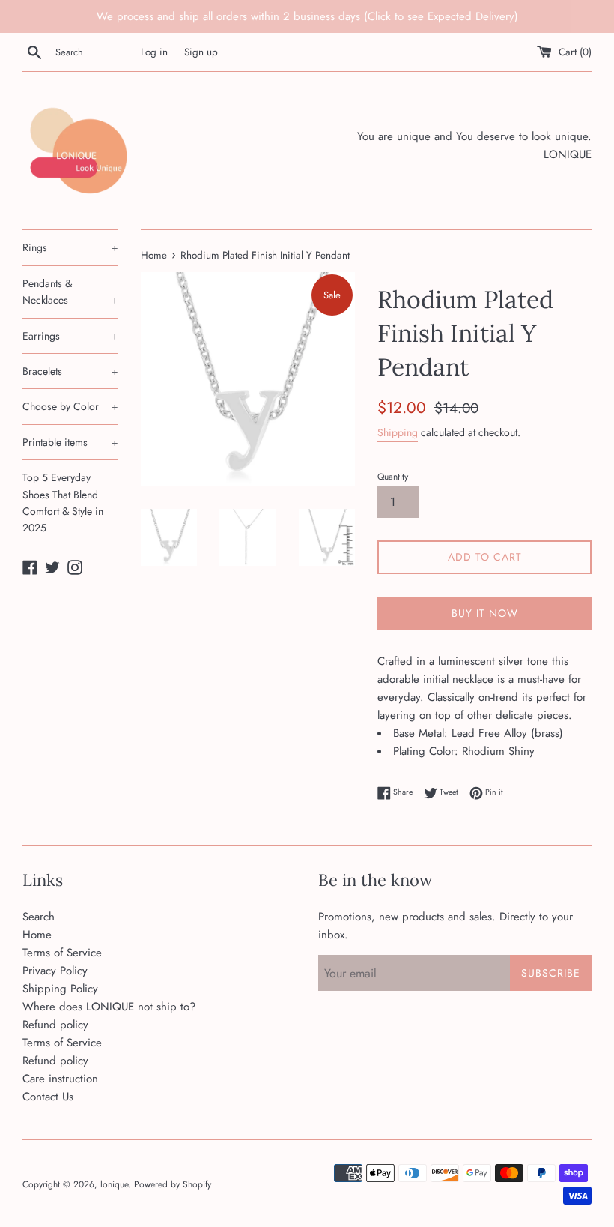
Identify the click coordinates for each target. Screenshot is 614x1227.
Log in (154, 52)
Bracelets (70, 371)
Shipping (397, 432)
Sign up (201, 52)
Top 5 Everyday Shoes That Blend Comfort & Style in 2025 (62, 502)
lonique (114, 1184)
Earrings (70, 335)
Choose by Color (70, 406)
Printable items (70, 442)
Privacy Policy (55, 970)
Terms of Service (62, 952)
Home (37, 934)
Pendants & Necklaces (70, 291)
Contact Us (47, 1096)
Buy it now (485, 613)
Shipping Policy (60, 988)
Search (38, 916)
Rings (70, 247)
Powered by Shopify (172, 1184)
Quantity (392, 476)
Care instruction (60, 1078)
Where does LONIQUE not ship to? (108, 1006)
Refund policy (55, 1024)
